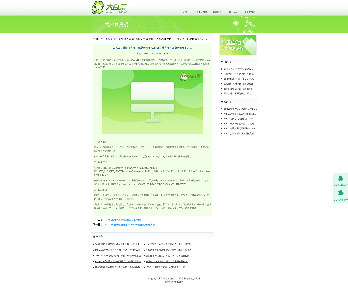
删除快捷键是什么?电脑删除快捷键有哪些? (240, 88)
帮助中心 (233, 12)
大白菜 (161, 278)
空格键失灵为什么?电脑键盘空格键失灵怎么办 (240, 83)
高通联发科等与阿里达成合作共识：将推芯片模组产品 (117, 268)
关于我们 (169, 282)
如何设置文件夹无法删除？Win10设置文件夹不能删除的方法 (240, 109)
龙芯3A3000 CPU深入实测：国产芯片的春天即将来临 (117, 250)
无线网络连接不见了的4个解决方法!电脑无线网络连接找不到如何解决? (240, 74)
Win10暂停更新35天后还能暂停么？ (240, 133)
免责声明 (195, 278)
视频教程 (217, 12)
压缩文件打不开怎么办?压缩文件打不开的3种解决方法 (240, 93)
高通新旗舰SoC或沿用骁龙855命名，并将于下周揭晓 (117, 244)
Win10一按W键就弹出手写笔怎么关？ (240, 123)
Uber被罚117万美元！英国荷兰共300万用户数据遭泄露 (168, 244)
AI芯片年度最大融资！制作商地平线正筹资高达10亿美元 (168, 250)
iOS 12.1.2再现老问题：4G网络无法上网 (165, 267)
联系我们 (178, 282)
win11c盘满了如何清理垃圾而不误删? (123, 220)
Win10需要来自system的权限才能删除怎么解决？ (240, 114)
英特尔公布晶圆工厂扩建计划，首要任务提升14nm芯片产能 (167, 256)
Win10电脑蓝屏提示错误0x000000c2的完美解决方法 (240, 128)
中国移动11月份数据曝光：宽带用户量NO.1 (167, 261)
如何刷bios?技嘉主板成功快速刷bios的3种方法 (240, 79)
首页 (185, 12)
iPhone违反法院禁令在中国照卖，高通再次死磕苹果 (118, 262)
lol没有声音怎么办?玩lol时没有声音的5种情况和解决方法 (240, 69)
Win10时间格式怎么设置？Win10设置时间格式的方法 (240, 118)
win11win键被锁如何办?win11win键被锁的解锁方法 (130, 224)
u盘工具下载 (201, 12)
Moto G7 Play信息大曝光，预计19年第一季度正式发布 (118, 256)
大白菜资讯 (250, 12)
